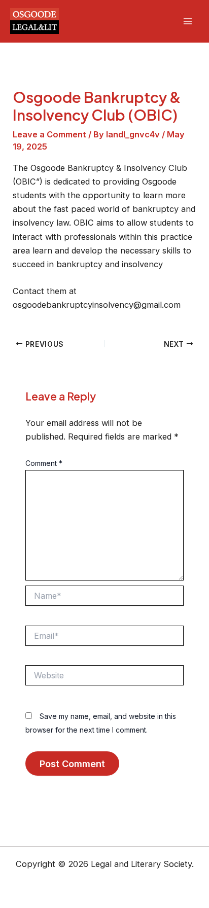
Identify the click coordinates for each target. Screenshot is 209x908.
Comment (43, 463)
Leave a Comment (49, 134)
